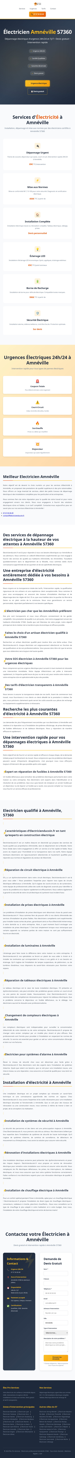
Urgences (33, 9)
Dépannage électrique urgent (49, 1392)
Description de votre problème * (55, 1338)
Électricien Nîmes (8, 1434)
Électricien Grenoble (9, 1429)
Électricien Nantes (9, 1417)
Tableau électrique (45, 1397)
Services (22, 9)
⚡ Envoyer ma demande (56, 1358)
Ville (45, 1318)
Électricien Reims (8, 1424)
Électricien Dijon (24, 1429)
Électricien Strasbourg (24, 1417)
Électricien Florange (57, 1432)
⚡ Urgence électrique (37, 83)
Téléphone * (48, 1289)
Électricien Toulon (27, 1427)
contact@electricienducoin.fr (13, 515)
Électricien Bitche (62, 1439)
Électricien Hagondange (62, 1417)
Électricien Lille (9, 1422)
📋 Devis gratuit (37, 91)
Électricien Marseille (9, 1412)
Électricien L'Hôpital (61, 1427)
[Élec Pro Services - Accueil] (37, 4)
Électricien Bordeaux (27, 1419)
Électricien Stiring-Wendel (48, 1412)
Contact (53, 9)
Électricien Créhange (46, 1442)
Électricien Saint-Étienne (11, 1427)
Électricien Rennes (23, 1422)
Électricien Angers (9, 1432)
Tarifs (44, 9)
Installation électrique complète (58, 1395)
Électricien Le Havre (23, 1424)
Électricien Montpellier (10, 1419)
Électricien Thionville (54, 1414)
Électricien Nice (24, 1414)
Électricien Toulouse (9, 1414)
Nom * (46, 1269)
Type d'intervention (50, 1328)
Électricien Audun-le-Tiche (48, 1429)
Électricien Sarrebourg (56, 1437)
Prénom (46, 1279)
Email (45, 1299)
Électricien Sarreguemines (49, 1419)
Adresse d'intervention (51, 1308)
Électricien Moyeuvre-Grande (48, 1434)
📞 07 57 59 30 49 (37, 14)
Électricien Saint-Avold (46, 1439)
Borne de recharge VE (59, 1397)
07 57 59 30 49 (8, 513)
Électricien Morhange (54, 1424)
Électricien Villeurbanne (25, 1432)
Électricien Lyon (24, 1412)
